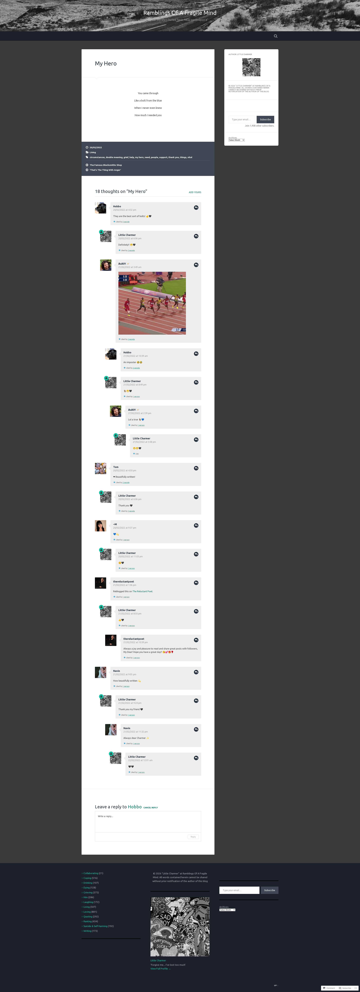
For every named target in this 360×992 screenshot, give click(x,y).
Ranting (88, 921)
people (154, 157)
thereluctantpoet (123, 581)
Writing (87, 931)
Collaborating (91, 873)
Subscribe (265, 119)
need (147, 157)
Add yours (195, 192)
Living (93, 152)
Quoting (88, 916)
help (132, 157)
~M (115, 524)
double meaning (114, 157)
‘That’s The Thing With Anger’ (105, 170)
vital (190, 157)
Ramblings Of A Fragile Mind (180, 12)
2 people (131, 250)
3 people (126, 222)
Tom (115, 467)
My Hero (106, 63)
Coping (87, 878)
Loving (87, 911)
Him (86, 897)
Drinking (88, 882)
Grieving (88, 892)
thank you (173, 157)
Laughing (88, 902)
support (163, 157)
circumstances (97, 157)
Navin (116, 670)
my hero (139, 157)
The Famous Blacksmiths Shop (106, 165)
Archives (233, 138)
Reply (196, 207)
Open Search (275, 36)
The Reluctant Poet (142, 591)
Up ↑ (276, 985)
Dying (87, 887)
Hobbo (117, 206)
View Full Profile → (160, 968)
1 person (136, 396)
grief (126, 157)
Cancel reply (150, 808)
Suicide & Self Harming (95, 926)
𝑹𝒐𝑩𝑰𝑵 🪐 (124, 263)
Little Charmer (127, 234)
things (183, 157)
